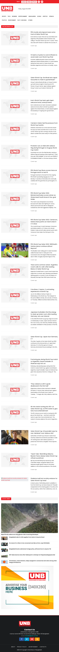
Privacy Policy (22, 647)
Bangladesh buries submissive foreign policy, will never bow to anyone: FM (30, 549)
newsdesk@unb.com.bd (29, 636)
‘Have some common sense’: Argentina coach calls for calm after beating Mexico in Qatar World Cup (44, 267)
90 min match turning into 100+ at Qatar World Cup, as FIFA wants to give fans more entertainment (44, 409)
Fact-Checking (22, 20)
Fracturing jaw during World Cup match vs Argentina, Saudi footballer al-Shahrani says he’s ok (44, 361)
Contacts (43, 647)
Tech (9, 16)
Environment (12, 20)
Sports (4, 16)
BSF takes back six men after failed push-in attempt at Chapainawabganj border (32, 555)
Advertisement (33, 647)
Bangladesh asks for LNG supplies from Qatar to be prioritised (27, 537)
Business (14, 16)
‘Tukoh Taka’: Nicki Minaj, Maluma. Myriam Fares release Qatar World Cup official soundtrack (44, 456)
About (13, 647)
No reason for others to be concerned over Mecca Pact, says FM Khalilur (29, 543)
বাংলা (18, 2)
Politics (4, 20)
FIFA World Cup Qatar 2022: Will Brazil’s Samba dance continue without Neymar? (44, 246)
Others (30, 20)
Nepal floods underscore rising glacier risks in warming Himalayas (19, 534)
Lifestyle (45, 16)
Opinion (51, 16)
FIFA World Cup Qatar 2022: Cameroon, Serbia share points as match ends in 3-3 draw (44, 222)
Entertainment (22, 16)
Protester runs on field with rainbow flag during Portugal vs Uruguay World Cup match (44, 148)
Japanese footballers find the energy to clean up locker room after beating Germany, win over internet (44, 314)
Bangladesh (32, 16)
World (39, 16)
